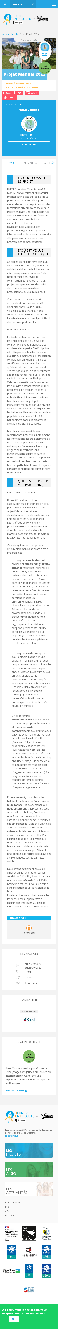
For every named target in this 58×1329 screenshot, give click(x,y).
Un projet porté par (14, 104)
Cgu (7, 1211)
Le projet (11, 162)
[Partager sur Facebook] (14, 93)
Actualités (30, 162)
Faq (7, 1206)
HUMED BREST (29, 135)
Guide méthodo (13, 1202)
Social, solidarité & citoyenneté (21, 87)
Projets (14, 33)
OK (14, 1319)
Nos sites (18, 4)
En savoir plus (15, 1090)
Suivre (34, 92)
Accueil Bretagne (27, 19)
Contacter (29, 144)
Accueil (4, 4)
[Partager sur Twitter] (19, 93)
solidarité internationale (18, 83)
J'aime (11, 97)
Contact (9, 1215)
